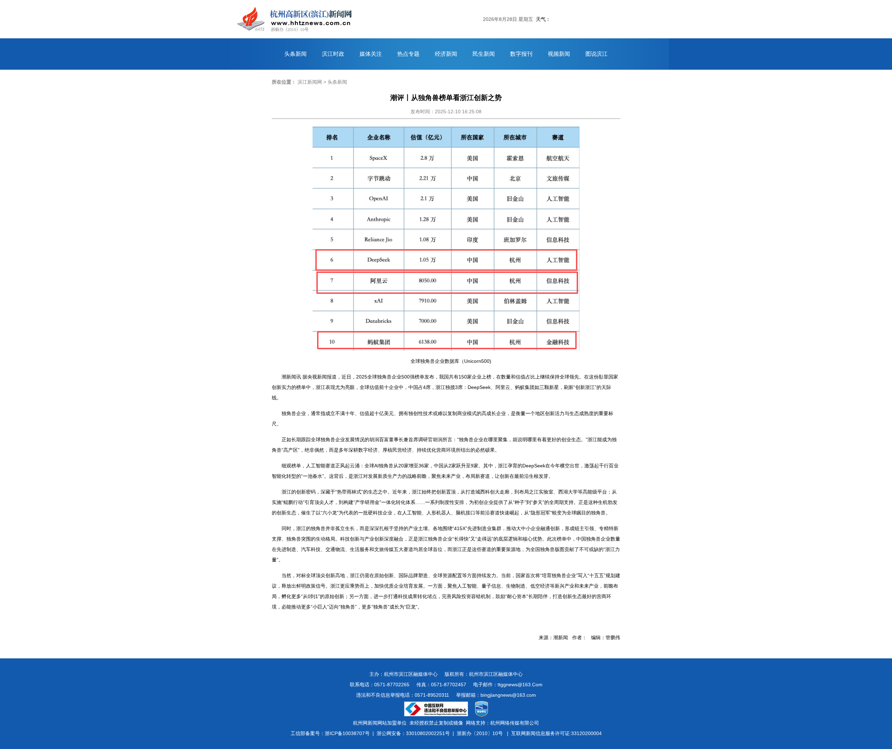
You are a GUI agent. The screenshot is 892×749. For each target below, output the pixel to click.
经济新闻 (446, 54)
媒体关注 (371, 54)
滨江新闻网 (310, 82)
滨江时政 (333, 54)
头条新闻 (295, 54)
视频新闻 (559, 54)
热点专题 (408, 54)
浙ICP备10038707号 (347, 733)
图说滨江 (596, 54)
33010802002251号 (428, 733)
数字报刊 (521, 54)
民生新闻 (483, 54)
